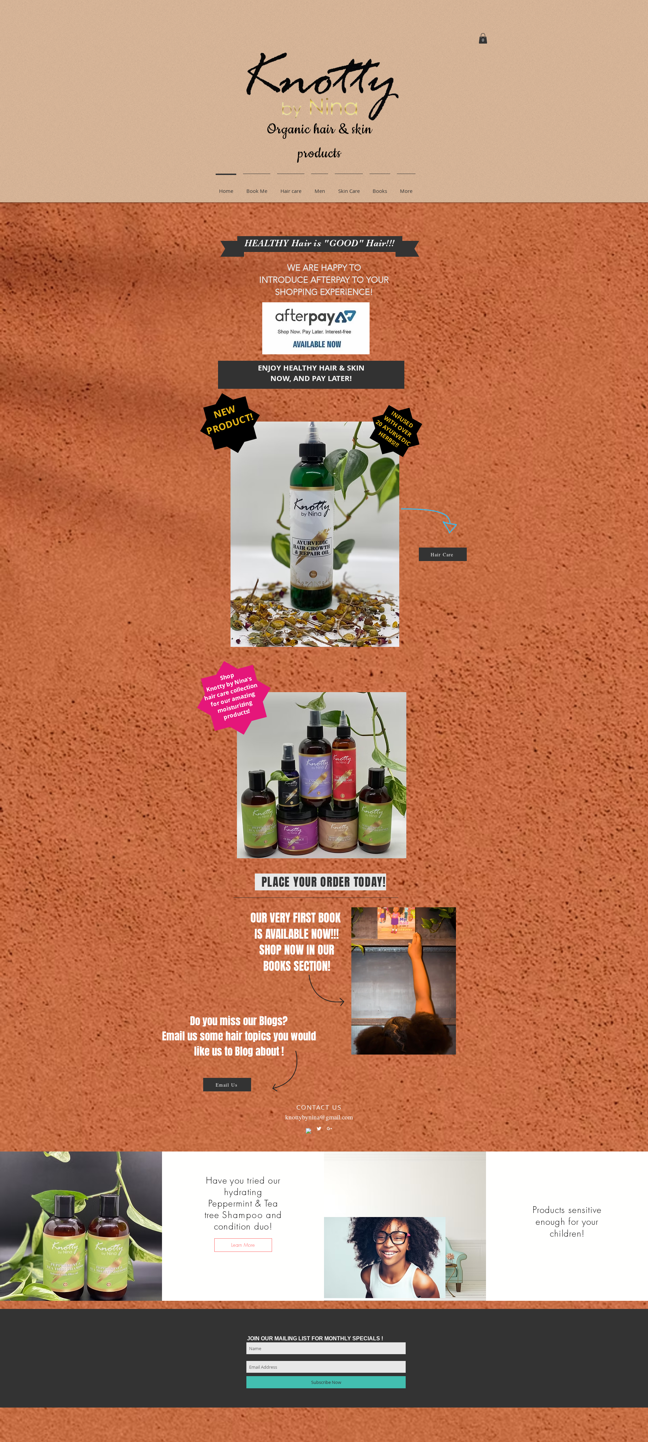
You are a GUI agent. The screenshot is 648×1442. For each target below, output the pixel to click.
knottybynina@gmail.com (319, 1117)
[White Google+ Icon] (329, 1128)
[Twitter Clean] (319, 1128)
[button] (483, 38)
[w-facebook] (308, 1131)
